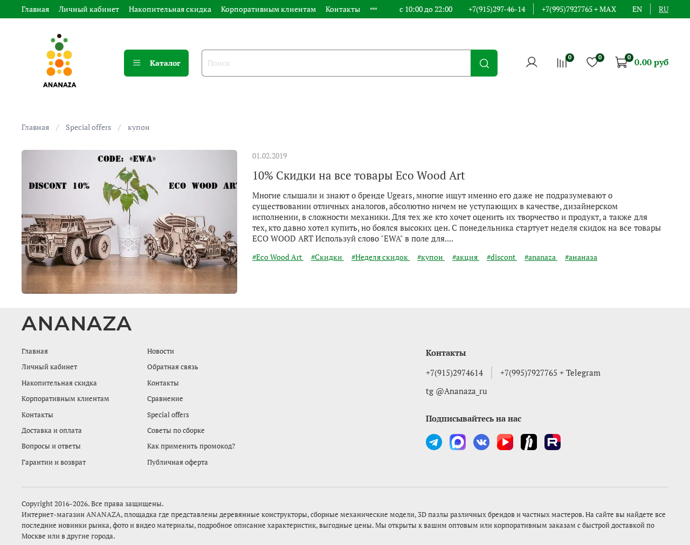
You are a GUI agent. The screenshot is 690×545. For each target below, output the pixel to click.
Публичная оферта (177, 462)
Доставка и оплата (52, 430)
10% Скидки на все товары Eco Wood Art (358, 175)
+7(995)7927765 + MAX (579, 9)
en (637, 9)
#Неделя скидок (380, 257)
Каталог (165, 63)
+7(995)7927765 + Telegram (550, 372)
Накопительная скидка (170, 9)
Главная (35, 9)
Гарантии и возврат (54, 462)
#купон (431, 257)
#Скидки (327, 257)
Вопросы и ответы (51, 446)
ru (663, 9)
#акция (465, 257)
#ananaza (541, 257)
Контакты (343, 9)
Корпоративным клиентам (268, 9)
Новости (160, 351)
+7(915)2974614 (454, 372)
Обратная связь (172, 366)
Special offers (88, 127)
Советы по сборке (176, 430)
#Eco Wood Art (277, 257)
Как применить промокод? (191, 446)
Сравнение (165, 398)
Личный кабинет (89, 9)
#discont (502, 257)
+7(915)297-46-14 (496, 9)
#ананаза (581, 257)
